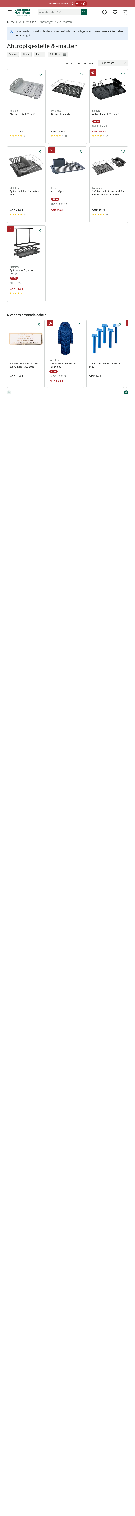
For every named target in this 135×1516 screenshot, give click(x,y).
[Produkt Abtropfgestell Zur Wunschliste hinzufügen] (81, 151)
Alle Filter (55, 54)
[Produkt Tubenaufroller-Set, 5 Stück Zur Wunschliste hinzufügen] (119, 324)
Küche (11, 22)
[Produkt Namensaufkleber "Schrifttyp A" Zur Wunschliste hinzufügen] (39, 324)
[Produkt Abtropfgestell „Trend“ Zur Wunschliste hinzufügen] (40, 74)
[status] (58, 12)
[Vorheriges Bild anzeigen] (10, 89)
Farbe (39, 54)
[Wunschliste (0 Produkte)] (115, 12)
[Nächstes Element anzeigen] (126, 392)
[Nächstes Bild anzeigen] (43, 89)
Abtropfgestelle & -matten (56, 22)
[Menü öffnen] (9, 12)
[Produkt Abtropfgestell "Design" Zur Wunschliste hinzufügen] (123, 74)
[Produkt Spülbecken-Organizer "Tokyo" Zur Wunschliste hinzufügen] (40, 230)
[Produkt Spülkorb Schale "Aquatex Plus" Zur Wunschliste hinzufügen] (40, 151)
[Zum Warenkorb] (125, 12)
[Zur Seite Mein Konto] (104, 12)
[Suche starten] (84, 12)
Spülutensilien (27, 22)
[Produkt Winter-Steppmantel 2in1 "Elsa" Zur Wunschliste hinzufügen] (79, 324)
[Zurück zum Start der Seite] (131, 1493)
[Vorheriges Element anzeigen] (9, 392)
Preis (26, 54)
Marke (13, 54)
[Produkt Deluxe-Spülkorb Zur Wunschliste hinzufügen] (81, 74)
